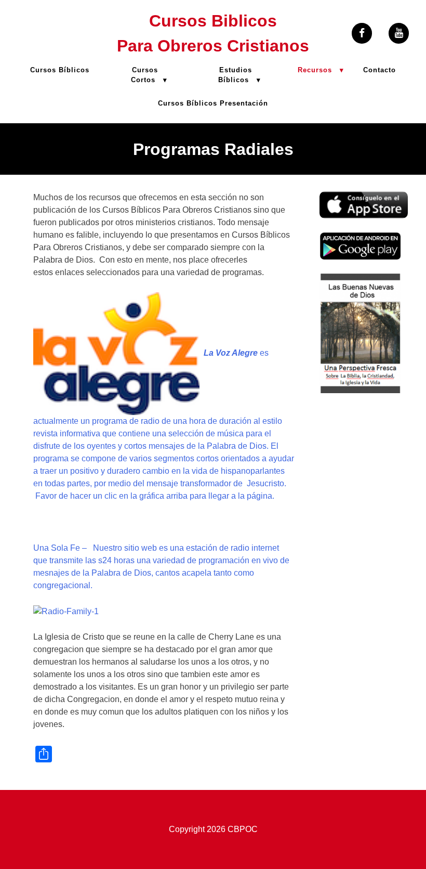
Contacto (379, 70)
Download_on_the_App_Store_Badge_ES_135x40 (364, 197)
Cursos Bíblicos (59, 70)
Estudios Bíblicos (235, 75)
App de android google (348, 244)
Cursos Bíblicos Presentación (213, 103)
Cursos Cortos (144, 75)
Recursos (315, 70)
